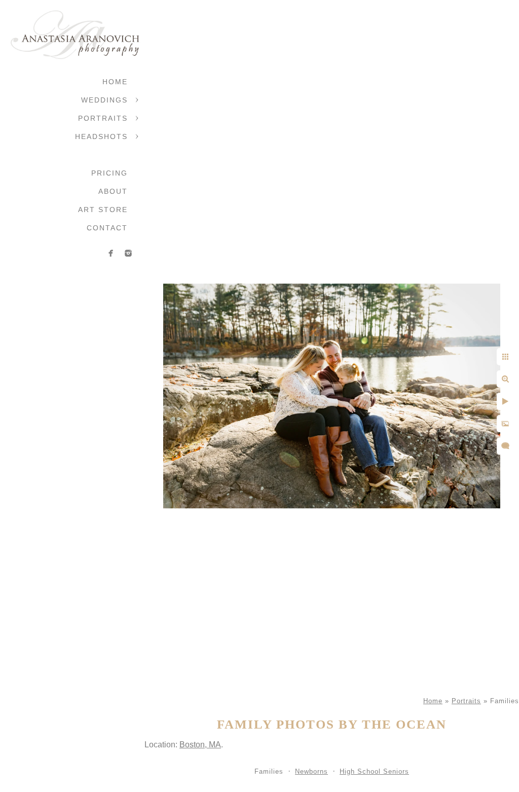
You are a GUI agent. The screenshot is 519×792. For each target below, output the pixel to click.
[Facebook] (111, 253)
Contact (107, 228)
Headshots (101, 136)
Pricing (109, 173)
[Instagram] (128, 253)
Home (115, 82)
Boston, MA (200, 744)
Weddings (104, 100)
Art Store (103, 209)
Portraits (103, 118)
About (113, 191)
